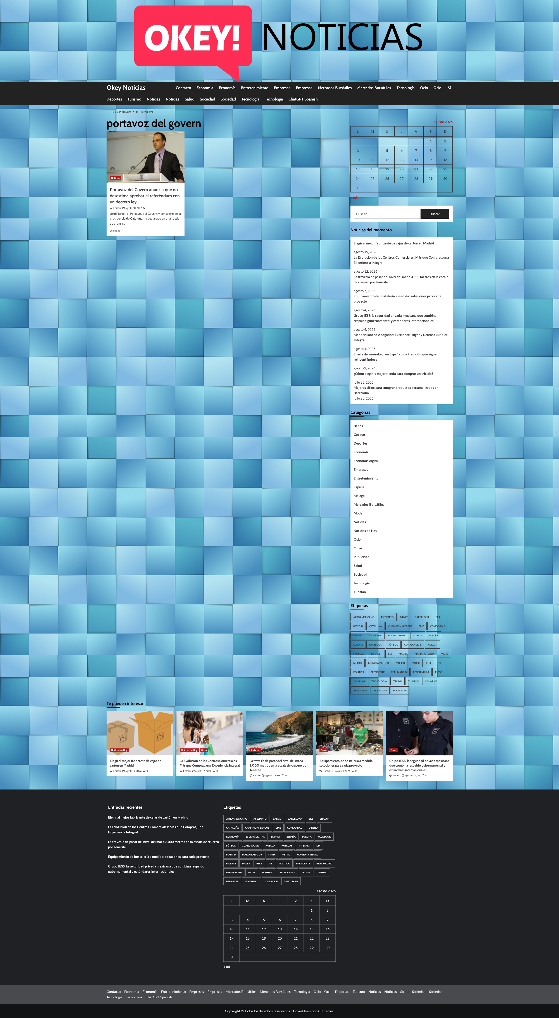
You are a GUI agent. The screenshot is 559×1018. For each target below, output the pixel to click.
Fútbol (393, 644)
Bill (438, 617)
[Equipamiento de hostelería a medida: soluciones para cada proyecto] (349, 733)
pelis (429, 662)
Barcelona (422, 617)
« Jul (353, 197)
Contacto (183, 87)
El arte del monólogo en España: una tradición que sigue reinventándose (395, 356)
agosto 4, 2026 (342, 770)
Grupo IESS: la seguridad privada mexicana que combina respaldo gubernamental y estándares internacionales (395, 318)
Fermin (117, 208)
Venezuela (360, 690)
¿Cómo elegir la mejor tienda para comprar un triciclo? (393, 374)
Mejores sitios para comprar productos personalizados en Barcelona (396, 390)
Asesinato (387, 617)
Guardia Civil (412, 644)
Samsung (359, 681)
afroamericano (363, 617)
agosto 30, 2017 (134, 207)
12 (387, 160)
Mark (444, 653)
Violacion (380, 690)
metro (357, 662)
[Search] (450, 88)
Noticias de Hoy (365, 531)
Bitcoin (358, 626)
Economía (205, 87)
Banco (404, 617)
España (359, 487)
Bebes (358, 426)
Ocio (424, 87)
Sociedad (207, 99)
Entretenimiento (254, 87)
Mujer (416, 662)
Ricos (438, 672)
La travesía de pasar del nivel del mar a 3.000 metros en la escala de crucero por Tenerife (401, 279)
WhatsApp (400, 690)
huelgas (358, 653)
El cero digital (397, 635)
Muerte (400, 662)
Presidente (378, 672)
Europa (358, 644)
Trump (397, 681)
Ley (390, 653)
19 (387, 169)
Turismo (134, 99)
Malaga (359, 496)
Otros (358, 548)
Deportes (114, 99)
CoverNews (302, 1011)
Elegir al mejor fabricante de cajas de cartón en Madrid (394, 243)
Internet (376, 653)
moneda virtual (379, 662)
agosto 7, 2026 (272, 775)
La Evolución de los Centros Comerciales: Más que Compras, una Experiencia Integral (401, 260)
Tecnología (406, 87)
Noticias (153, 99)
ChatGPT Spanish (303, 99)
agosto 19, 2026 (133, 770)
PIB (440, 662)
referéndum (421, 672)
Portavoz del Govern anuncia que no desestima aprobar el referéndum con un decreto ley (145, 195)
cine (421, 626)
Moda (358, 513)
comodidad (437, 626)
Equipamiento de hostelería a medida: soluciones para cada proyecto (397, 298)
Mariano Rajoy (425, 653)
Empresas (282, 87)
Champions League (400, 626)
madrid (403, 653)
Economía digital (366, 461)
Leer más (115, 230)
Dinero (357, 635)
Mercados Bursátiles (335, 87)
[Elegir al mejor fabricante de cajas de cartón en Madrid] (140, 733)
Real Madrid (399, 672)
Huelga (432, 644)
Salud (189, 99)
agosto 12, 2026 (203, 770)
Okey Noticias (126, 87)
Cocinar (359, 434)
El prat (418, 635)
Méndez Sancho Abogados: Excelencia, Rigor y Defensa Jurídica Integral (401, 337)
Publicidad (361, 557)
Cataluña (375, 626)
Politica (358, 672)
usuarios (431, 681)
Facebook (375, 644)
